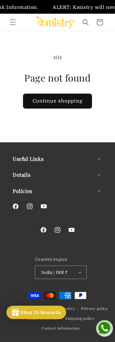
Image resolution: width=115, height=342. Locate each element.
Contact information (61, 328)
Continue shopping (57, 101)
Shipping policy (80, 319)
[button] (13, 22)
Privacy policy (94, 309)
